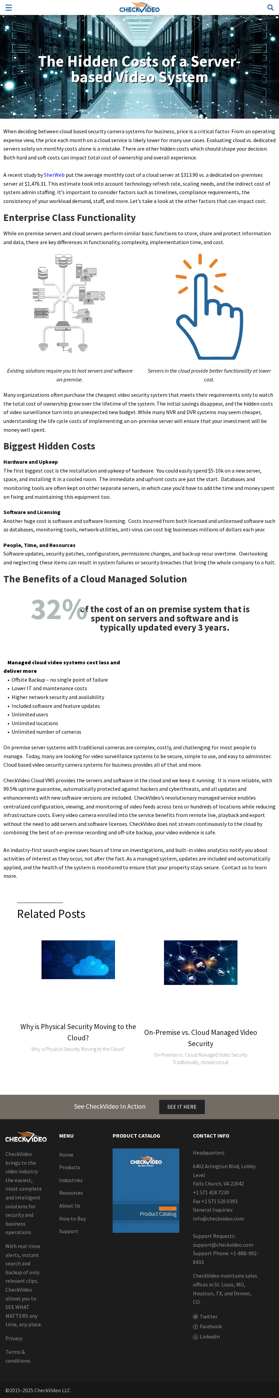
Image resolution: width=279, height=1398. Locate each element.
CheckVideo (139, 7)
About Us (69, 1205)
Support (68, 1231)
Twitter (208, 1316)
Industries (71, 1179)
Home (66, 1154)
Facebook (211, 1326)
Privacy (13, 1337)
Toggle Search (270, 7)
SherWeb (54, 174)
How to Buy (72, 1218)
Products (69, 1167)
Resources (71, 1192)
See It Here (182, 1106)
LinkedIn (210, 1336)
